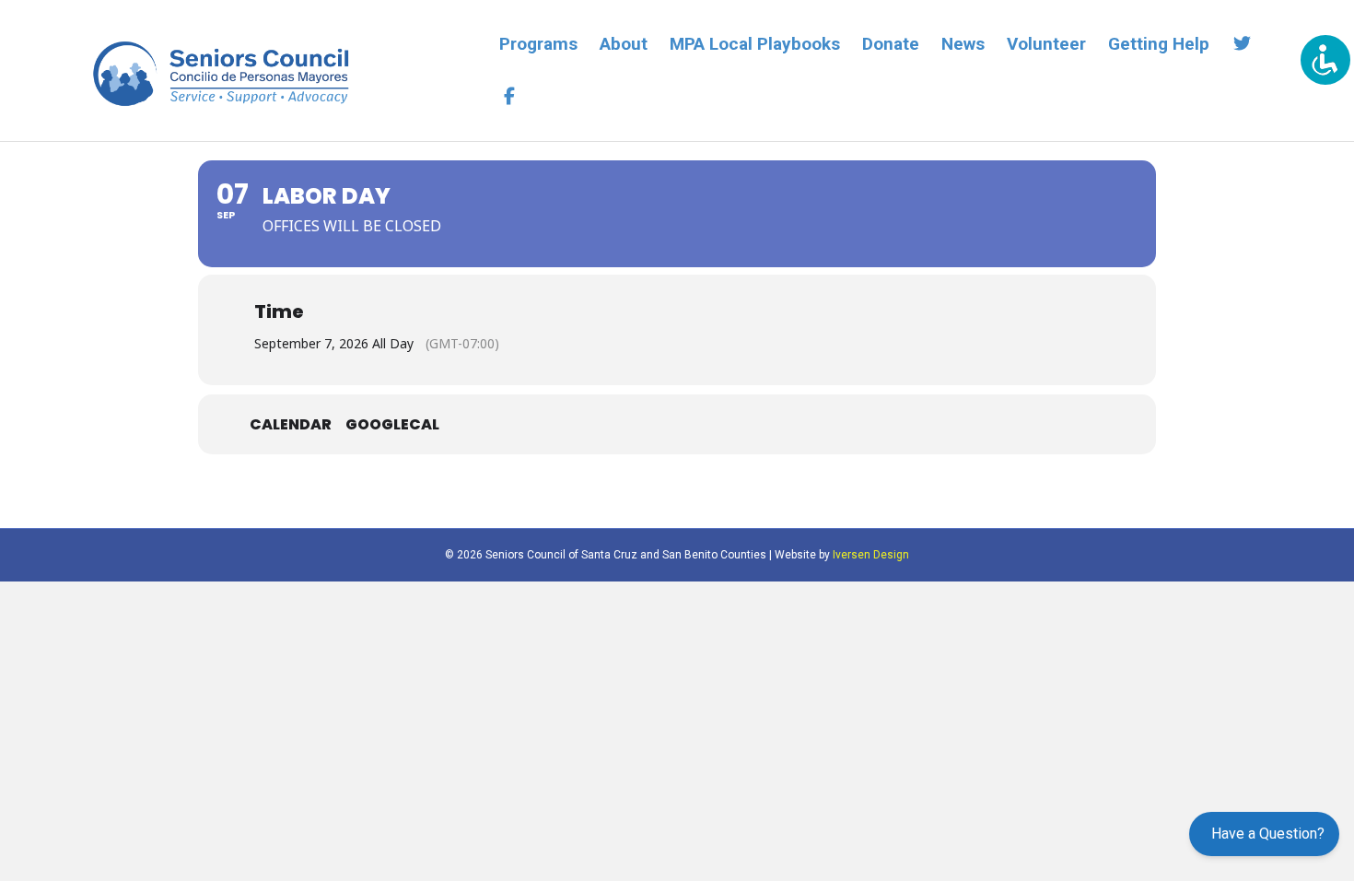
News (963, 43)
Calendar (291, 425)
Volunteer (1046, 43)
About (624, 43)
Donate (890, 43)
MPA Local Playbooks (755, 43)
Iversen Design (871, 554)
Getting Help (1158, 43)
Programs (538, 43)
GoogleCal (392, 425)
